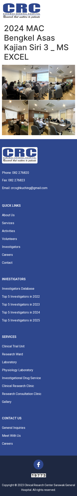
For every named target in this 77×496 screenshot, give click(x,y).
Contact (7, 263)
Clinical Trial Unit (13, 346)
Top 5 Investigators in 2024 (21, 312)
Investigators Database (18, 289)
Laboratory (9, 362)
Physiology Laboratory (17, 370)
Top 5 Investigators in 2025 (21, 320)
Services (8, 223)
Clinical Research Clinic (18, 386)
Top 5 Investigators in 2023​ (21, 304)
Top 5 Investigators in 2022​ (21, 296)
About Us (8, 215)
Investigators (11, 247)
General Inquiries (13, 428)
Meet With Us (11, 436)
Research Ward (12, 354)
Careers (7, 255)
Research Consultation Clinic (21, 394)
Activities (8, 231)
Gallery (6, 402)
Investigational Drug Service (21, 378)
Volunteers (9, 239)
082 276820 (20, 173)
